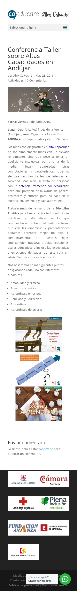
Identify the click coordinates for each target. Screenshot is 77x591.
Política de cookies (55, 585)
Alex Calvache (22, 75)
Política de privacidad (23, 585)
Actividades (16, 80)
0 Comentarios (37, 80)
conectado (46, 449)
